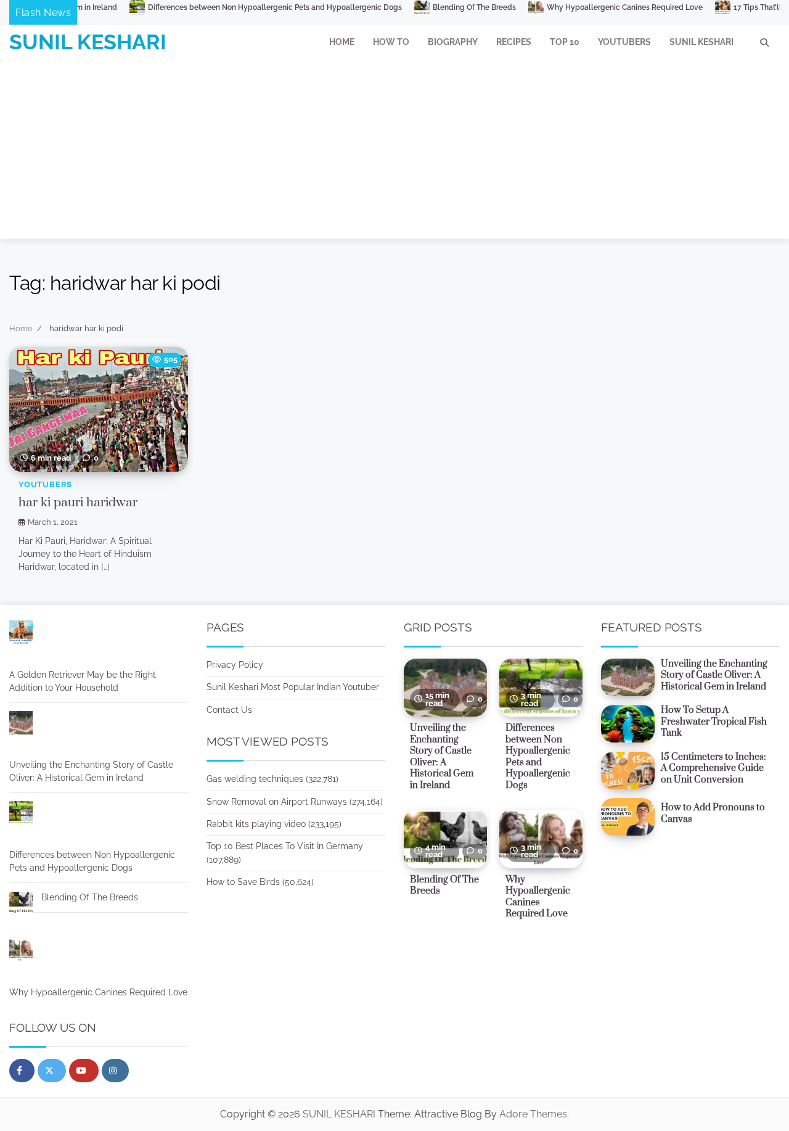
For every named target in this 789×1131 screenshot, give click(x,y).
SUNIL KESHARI (87, 42)
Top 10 (564, 42)
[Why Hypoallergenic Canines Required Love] (21, 952)
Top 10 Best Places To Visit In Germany (284, 846)
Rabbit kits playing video (256, 824)
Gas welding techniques (254, 779)
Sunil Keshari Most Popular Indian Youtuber (292, 687)
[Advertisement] (394, 152)
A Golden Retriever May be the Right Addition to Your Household (82, 681)
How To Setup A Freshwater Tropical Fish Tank (714, 721)
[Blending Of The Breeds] (21, 904)
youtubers (45, 484)
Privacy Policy (234, 665)
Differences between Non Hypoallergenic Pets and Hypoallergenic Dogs (221, 7)
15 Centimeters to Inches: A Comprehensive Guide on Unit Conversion (713, 768)
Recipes (513, 42)
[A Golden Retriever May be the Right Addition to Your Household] (21, 634)
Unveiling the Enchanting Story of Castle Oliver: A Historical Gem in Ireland (91, 771)
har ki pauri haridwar (77, 503)
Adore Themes (533, 1114)
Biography (453, 42)
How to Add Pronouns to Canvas (713, 813)
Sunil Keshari (701, 42)
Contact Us (229, 710)
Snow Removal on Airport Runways (276, 802)
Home (341, 42)
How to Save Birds (243, 882)
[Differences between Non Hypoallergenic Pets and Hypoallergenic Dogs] (21, 814)
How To (391, 42)
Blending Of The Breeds (420, 7)
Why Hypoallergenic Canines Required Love (570, 7)
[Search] (764, 42)
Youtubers (624, 42)
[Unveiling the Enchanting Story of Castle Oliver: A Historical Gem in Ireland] (21, 724)
